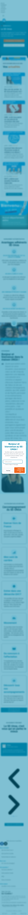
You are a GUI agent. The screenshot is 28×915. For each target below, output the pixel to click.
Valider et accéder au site (20, 470)
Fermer (8, 470)
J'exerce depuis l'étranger (11, 464)
